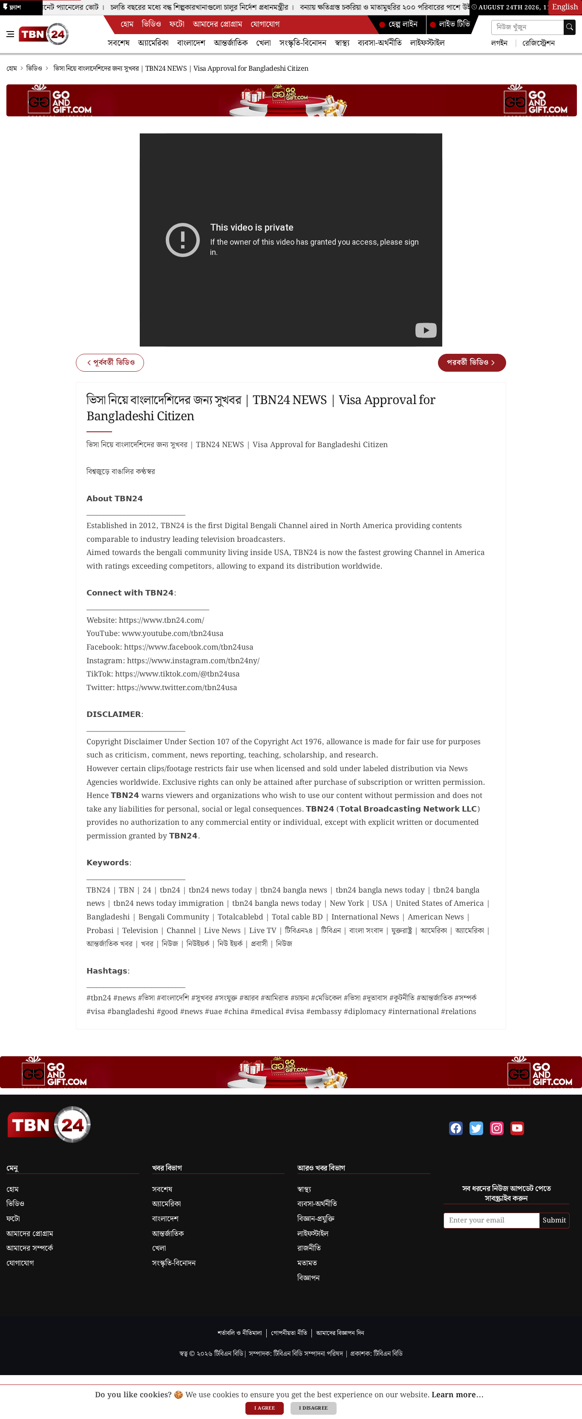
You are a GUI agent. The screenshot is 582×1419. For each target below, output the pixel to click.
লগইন (499, 43)
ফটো (177, 24)
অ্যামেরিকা (153, 43)
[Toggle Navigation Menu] (10, 34)
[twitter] (476, 1128)
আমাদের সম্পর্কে (29, 1248)
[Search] (570, 27)
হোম (127, 24)
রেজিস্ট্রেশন (537, 43)
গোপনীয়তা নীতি (289, 1333)
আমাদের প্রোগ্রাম (217, 24)
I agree (264, 1408)
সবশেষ (119, 43)
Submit (554, 1220)
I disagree (313, 1408)
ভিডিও (151, 24)
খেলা (263, 43)
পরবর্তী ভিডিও (468, 363)
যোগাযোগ (265, 24)
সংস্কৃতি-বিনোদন (302, 43)
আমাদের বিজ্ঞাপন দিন (340, 1333)
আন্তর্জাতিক (231, 43)
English (565, 7)
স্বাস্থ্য (342, 43)
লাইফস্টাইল (427, 43)
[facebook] (456, 1128)
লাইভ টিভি (454, 24)
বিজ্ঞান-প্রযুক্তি (315, 1219)
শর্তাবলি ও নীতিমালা (240, 1333)
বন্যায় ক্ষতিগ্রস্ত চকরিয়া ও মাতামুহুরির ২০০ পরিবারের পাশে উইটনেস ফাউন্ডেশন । (402, 8)
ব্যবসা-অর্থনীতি (380, 43)
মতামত (307, 1263)
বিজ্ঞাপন (308, 1278)
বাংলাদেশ (191, 43)
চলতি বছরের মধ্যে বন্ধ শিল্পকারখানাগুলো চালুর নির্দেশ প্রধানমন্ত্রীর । (192, 8)
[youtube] (517, 1128)
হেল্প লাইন (403, 24)
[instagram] (497, 1128)
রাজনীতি (309, 1248)
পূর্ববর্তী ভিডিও (114, 363)
